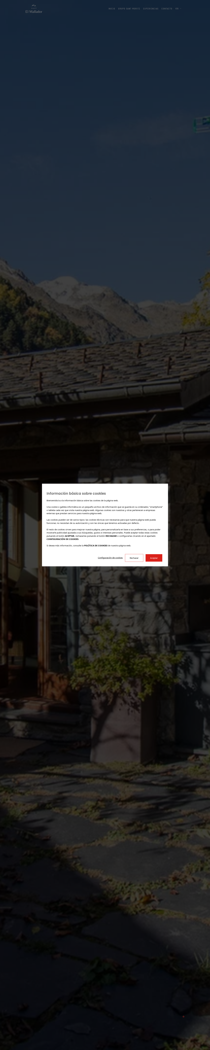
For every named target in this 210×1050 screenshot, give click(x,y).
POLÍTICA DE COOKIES (95, 545)
